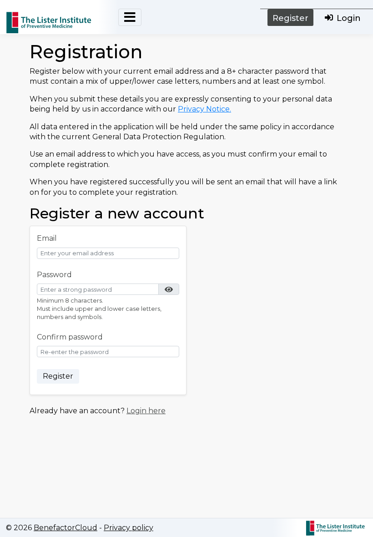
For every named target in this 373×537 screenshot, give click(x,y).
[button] (168, 289)
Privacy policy (128, 527)
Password (54, 274)
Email (47, 238)
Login (349, 18)
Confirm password (70, 337)
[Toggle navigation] (129, 17)
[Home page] (51, 25)
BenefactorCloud (65, 527)
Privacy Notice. (204, 109)
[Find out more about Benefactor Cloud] (335, 526)
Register (290, 18)
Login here (146, 410)
